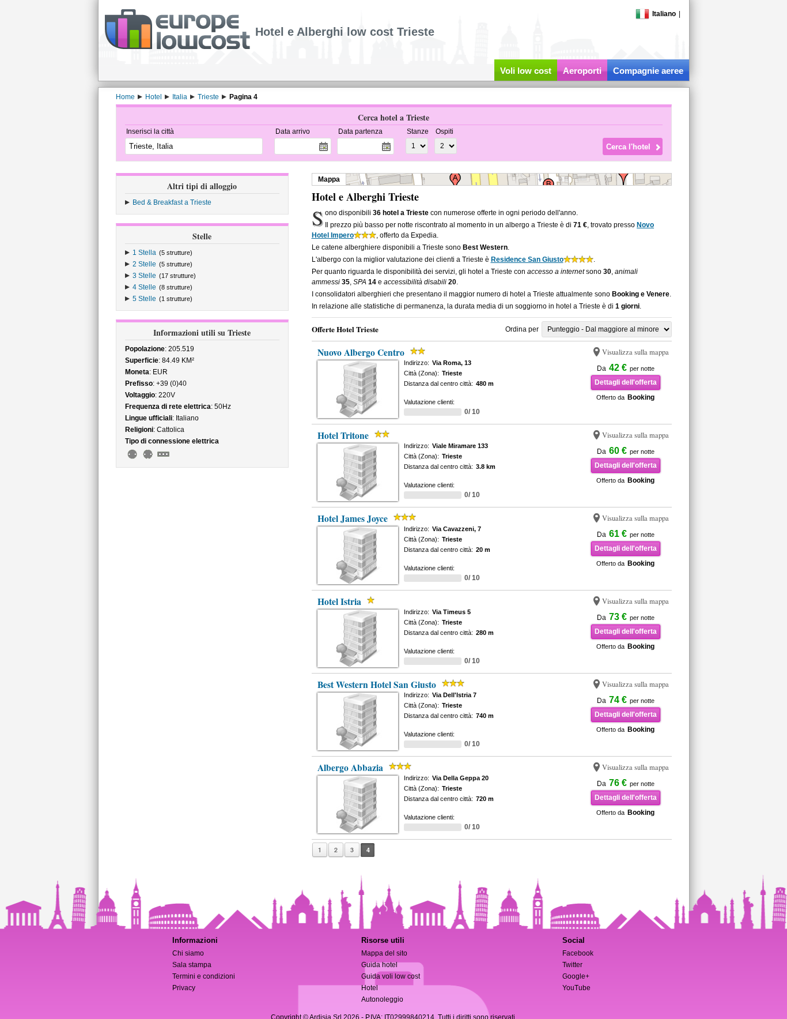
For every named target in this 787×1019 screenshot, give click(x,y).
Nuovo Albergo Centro (360, 352)
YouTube (576, 988)
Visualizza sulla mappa (635, 352)
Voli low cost (525, 71)
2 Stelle (144, 264)
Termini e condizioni (203, 976)
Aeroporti (582, 71)
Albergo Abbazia (350, 767)
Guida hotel (379, 965)
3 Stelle (144, 276)
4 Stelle (144, 287)
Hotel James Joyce (352, 518)
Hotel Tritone (343, 435)
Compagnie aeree (648, 71)
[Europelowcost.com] (177, 47)
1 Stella (144, 253)
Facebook (577, 953)
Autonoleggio (382, 999)
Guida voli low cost (390, 976)
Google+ (575, 976)
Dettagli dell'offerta (626, 382)
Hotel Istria (339, 601)
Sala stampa (191, 965)
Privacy (183, 988)
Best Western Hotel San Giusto (376, 684)
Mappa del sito (384, 953)
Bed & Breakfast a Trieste (172, 202)
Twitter (572, 965)
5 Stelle (144, 299)
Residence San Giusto (527, 259)
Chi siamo (188, 953)
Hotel (369, 988)
